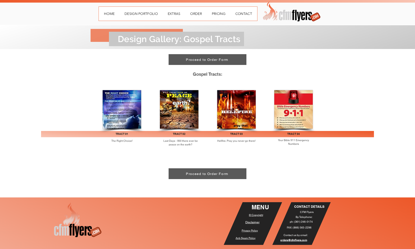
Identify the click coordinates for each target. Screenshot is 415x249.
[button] (141, 13)
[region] (237, 109)
